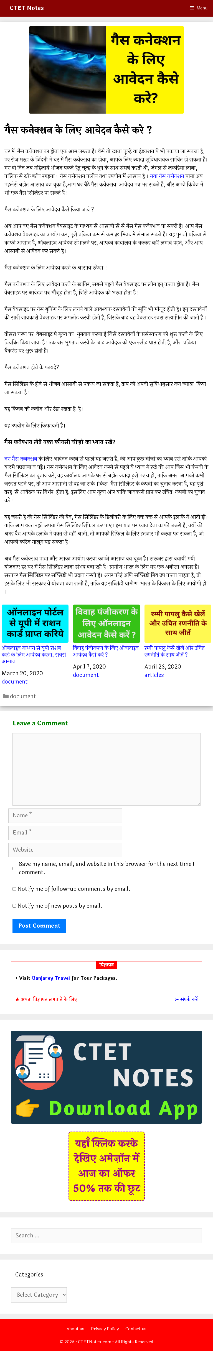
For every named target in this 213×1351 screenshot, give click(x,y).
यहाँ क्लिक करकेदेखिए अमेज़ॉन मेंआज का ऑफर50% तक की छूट (106, 1166)
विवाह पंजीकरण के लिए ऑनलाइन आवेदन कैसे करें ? (106, 651)
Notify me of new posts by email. (59, 906)
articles (154, 675)
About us (75, 1329)
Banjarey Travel (51, 978)
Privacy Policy (105, 1329)
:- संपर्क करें (186, 999)
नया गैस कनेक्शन (167, 176)
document (15, 681)
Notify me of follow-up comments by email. (73, 889)
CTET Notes (27, 8)
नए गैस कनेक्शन (20, 459)
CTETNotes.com (94, 1342)
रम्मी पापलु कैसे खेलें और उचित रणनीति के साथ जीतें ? (174, 651)
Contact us (135, 1329)
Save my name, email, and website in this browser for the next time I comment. (106, 868)
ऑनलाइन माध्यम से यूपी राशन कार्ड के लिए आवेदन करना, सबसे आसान (34, 654)
